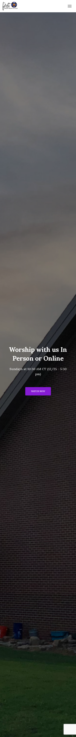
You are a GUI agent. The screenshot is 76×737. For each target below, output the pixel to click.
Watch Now (38, 391)
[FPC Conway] (11, 6)
